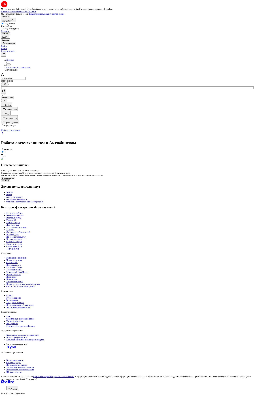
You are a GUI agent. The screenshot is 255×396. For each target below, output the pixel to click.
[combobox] (13, 78)
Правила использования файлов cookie (46, 14)
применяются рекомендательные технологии (53, 376)
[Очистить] (4, 84)
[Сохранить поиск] (3, 91)
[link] (5, 40)
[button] (4, 46)
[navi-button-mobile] (3, 54)
